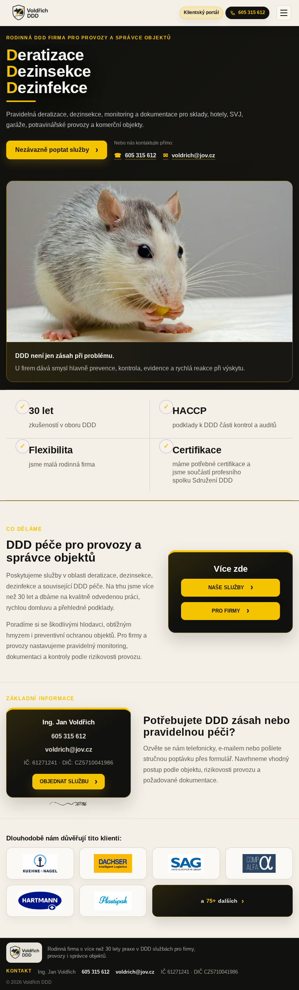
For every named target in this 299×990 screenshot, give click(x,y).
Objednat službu (64, 781)
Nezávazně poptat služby (52, 149)
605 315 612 (251, 12)
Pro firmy (226, 611)
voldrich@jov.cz (193, 155)
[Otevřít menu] (283, 12)
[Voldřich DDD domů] (25, 13)
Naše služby (226, 587)
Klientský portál (201, 12)
